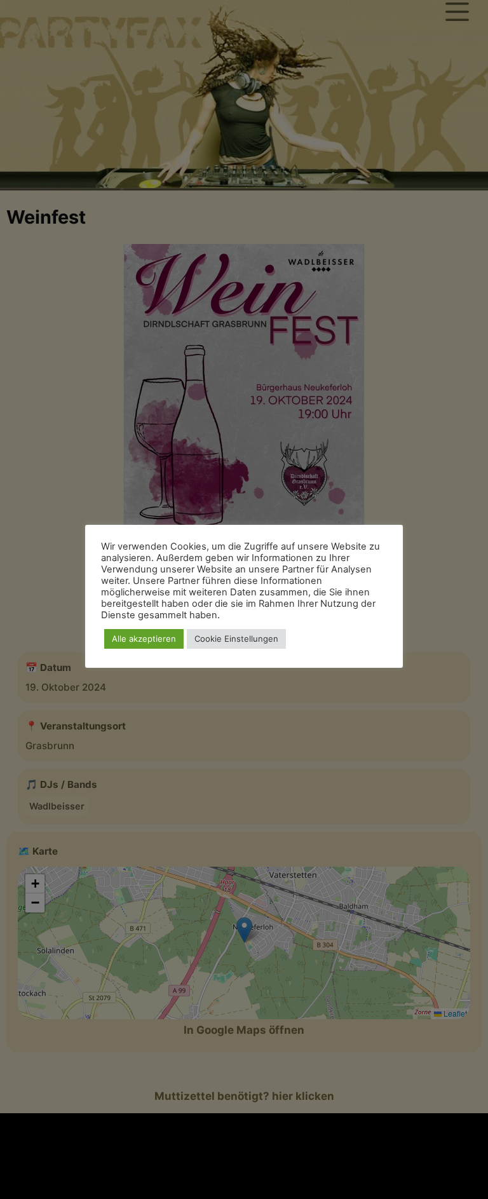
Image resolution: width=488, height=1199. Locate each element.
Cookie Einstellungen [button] (236, 638)
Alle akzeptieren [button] (144, 638)
